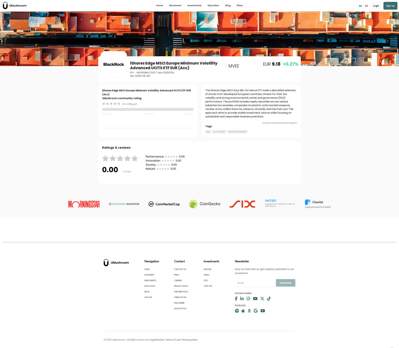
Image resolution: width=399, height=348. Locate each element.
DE (366, 6)
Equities (207, 269)
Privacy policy (181, 286)
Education (213, 5)
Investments (194, 5)
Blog (228, 5)
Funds (206, 275)
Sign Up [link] (390, 5)
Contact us (180, 269)
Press (176, 275)
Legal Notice (180, 308)
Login (376, 5)
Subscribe (286, 282)
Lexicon (148, 297)
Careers (178, 280)
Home (159, 5)
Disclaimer (179, 303)
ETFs (206, 280)
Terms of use (180, 297)
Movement (175, 5)
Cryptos (208, 286)
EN (360, 6)
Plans (240, 5)
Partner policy (181, 291)
